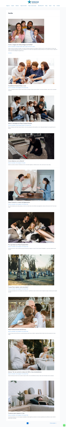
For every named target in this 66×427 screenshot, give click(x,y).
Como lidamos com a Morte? (16, 161)
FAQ (54, 5)
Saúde (12, 5)
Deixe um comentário (11, 46)
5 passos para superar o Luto (16, 413)
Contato (58, 5)
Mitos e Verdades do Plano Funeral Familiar (20, 123)
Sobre (50, 5)
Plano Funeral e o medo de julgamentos (19, 202)
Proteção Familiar (19, 46)
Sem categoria (18, 87)
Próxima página (53, 423)
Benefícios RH (41, 5)
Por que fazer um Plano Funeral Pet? (18, 244)
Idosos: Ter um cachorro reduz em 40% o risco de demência (24, 372)
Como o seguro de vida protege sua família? (20, 44)
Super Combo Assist (32, 5)
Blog (46, 5)
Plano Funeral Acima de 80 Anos (17, 329)
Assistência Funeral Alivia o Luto (17, 85)
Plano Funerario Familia (20, 125)
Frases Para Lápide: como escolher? (18, 287)
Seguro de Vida (23, 5)
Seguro (24, 46)
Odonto (17, 5)
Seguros (8, 5)
